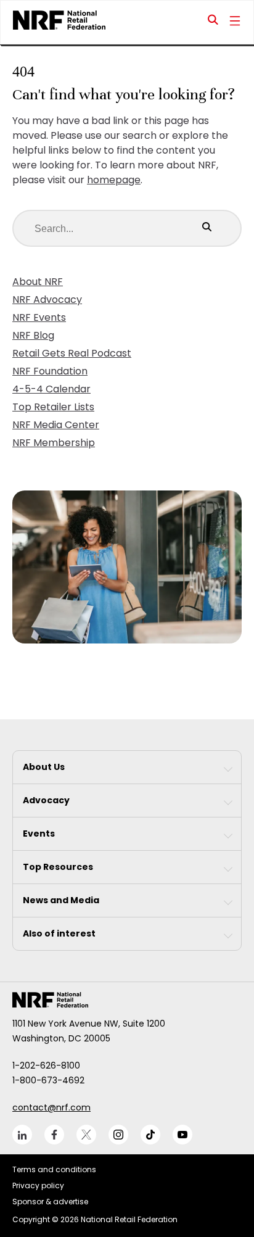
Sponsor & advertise (50, 1201)
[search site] (213, 22)
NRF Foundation (50, 371)
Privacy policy (38, 1185)
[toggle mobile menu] (235, 22)
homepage (114, 180)
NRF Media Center (55, 425)
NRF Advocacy (47, 299)
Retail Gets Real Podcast (71, 353)
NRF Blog (33, 335)
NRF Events (39, 317)
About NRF (37, 282)
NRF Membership (53, 443)
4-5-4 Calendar (51, 389)
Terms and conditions (54, 1169)
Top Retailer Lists (53, 407)
